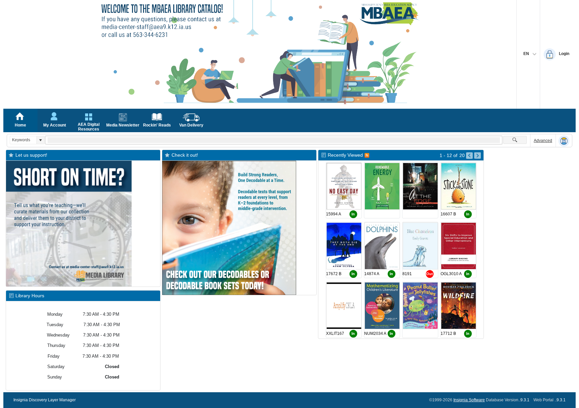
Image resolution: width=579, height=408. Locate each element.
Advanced (543, 140)
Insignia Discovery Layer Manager (44, 400)
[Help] (564, 141)
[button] (40, 140)
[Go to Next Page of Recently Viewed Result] (477, 155)
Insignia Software (469, 400)
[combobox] (23, 140)
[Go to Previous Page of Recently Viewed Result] (469, 155)
